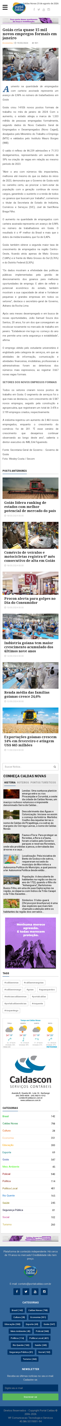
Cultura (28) (19, 1317)
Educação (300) (12, 1324)
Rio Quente (29, 1195)
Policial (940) (42, 1331)
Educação (29, 1145)
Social (29, 1217)
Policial (29, 1174)
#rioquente (37, 1003)
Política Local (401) (39, 1338)
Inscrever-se (30, 1397)
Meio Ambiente (29, 1166)
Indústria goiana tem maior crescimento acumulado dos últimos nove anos (28, 647)
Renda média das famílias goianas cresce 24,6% (26, 694)
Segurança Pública (29, 1210)
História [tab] (10, 782)
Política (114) (17, 1338)
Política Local (29, 1188)
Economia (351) (38, 1317)
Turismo (29, 1224)
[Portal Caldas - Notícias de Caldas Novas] (30, 1271)
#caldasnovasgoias (34, 982)
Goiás (29, 1159)
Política (29, 1181)
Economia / (8, 43)
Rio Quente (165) (21, 1345)
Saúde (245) (41, 1345)
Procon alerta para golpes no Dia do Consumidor (30, 600)
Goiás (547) (49, 1324)
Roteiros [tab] (23, 782)
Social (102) (44, 1352)
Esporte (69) (32, 1324)
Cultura (29, 1130)
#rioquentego (11, 1010)
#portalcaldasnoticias (15, 1003)
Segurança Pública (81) (21, 1352)
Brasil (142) (17, 1310)
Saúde (29, 1203)
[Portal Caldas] (19, 8)
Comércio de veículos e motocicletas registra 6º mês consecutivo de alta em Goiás (29, 556)
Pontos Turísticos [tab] (43, 782)
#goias (30, 989)
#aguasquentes (47, 989)
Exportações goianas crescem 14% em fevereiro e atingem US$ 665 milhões (30, 741)
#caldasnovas (11, 982)
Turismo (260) (30, 1359)
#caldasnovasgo (12, 989)
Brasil (29, 1116)
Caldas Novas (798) (38, 1310)
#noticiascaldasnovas (15, 996)
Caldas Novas (29, 1123)
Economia (29, 1138)
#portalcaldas (39, 996)
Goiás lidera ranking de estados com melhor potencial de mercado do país (30, 506)
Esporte (29, 1152)
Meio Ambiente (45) (20, 1331)
